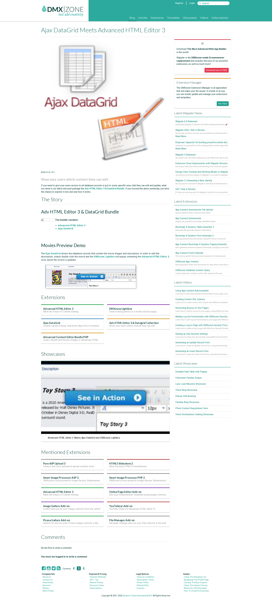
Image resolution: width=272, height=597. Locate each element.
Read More (180, 136)
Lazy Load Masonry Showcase (190, 384)
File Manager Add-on (122, 520)
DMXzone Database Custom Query (192, 270)
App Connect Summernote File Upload (194, 209)
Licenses (140, 588)
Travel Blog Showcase (186, 390)
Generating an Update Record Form (192, 342)
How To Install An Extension (196, 590)
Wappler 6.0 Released (186, 121)
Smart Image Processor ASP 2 (60, 477)
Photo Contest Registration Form (191, 408)
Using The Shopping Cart (195, 577)
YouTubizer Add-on (121, 506)
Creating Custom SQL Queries (190, 299)
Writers (45, 588)
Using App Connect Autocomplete (192, 290)
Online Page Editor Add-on (125, 491)
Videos (204, 17)
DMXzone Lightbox (120, 308)
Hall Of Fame (48, 590)
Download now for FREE (216, 70)
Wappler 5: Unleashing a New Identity (193, 180)
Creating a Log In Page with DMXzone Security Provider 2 (202, 325)
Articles (142, 17)
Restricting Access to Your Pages (192, 308)
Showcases (190, 17)
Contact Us (47, 579)
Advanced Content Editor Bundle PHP (65, 337)
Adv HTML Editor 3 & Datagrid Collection (134, 322)
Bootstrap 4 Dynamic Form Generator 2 (194, 235)
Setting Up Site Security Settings (191, 334)
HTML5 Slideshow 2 (121, 463)
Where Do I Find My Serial (195, 588)
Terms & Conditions (145, 577)
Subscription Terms (145, 579)
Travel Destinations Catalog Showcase (194, 414)
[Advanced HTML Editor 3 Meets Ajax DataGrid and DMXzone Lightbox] (90, 288)
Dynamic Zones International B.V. (137, 595)
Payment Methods (98, 577)
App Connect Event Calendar (189, 253)
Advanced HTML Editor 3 (58, 308)
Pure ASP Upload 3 (54, 463)
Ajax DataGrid (51, 322)
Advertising (47, 582)
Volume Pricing (96, 582)
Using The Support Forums (196, 585)
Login (192, 3)
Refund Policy (143, 585)
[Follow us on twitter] (54, 568)
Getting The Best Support (195, 582)
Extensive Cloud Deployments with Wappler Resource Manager (202, 163)
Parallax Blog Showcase (187, 402)
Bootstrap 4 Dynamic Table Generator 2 (194, 227)
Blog (132, 17)
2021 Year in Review (185, 189)
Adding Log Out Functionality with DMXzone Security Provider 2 (202, 316)
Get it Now (222, 103)
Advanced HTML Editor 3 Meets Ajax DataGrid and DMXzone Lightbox (84, 437)
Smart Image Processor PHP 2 (127, 477)
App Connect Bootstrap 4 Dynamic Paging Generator (201, 244)
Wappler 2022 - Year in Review (190, 130)
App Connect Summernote (188, 218)
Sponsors (46, 585)
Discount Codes (97, 585)
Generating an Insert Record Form (192, 351)
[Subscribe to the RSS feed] (58, 568)
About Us (46, 577)
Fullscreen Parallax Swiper (188, 377)
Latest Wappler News (188, 113)
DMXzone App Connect (186, 261)
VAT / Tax (94, 579)
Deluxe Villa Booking (185, 396)
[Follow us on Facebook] (44, 568)
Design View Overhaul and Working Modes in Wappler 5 (202, 172)
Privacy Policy (143, 582)
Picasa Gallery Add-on (56, 520)
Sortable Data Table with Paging (191, 371)
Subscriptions (220, 17)
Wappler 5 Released (185, 154)
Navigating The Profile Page (196, 579)
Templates (173, 17)
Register (179, 3)
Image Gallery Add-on (56, 506)
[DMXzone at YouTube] (49, 568)
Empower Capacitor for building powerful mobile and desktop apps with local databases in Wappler (202, 142)
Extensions (157, 17)
